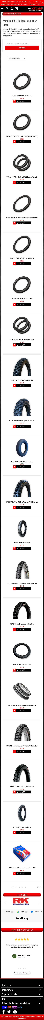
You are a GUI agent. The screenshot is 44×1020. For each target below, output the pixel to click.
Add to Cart (21, 101)
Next (38, 887)
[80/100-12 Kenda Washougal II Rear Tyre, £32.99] (22, 610)
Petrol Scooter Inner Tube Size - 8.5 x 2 (22, 461)
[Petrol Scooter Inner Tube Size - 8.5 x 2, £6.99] (22, 448)
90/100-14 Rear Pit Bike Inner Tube (22, 95)
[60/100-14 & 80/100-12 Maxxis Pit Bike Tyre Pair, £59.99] (22, 691)
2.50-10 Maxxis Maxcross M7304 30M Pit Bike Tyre (22, 583)
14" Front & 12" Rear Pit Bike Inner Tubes (22, 339)
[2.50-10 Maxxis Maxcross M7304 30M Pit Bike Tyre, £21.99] (22, 570)
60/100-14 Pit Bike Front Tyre (22, 827)
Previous (4, 901)
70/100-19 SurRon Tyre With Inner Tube (22, 380)
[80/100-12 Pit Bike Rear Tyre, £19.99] (22, 529)
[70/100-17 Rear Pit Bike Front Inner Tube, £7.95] (22, 244)
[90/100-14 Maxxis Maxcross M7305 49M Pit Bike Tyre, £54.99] (21, 732)
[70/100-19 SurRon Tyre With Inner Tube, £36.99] (22, 366)
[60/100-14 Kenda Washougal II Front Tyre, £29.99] (22, 773)
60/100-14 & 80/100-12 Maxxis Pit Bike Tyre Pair (22, 705)
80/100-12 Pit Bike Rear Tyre (22, 542)
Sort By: (11, 58)
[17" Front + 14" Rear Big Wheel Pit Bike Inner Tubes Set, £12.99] (22, 163)
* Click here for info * (34, 4)
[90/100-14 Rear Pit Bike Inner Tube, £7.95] (22, 82)
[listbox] (19, 58)
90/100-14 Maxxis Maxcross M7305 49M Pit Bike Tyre (21, 746)
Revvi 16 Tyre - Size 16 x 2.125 (22, 664)
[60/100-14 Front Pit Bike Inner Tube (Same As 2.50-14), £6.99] (22, 204)
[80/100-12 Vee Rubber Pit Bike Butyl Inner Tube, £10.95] (22, 854)
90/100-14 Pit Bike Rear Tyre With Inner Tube (22, 421)
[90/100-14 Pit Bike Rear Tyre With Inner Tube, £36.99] (22, 407)
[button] (1, 924)
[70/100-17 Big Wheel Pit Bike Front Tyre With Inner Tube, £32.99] (22, 488)
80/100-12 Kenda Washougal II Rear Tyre (22, 624)
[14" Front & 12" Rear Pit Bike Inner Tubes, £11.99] (22, 326)
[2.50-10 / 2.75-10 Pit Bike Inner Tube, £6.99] (22, 285)
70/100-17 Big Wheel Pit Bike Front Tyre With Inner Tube (22, 502)
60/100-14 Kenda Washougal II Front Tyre (22, 786)
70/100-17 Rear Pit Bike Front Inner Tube (22, 258)
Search (22, 48)
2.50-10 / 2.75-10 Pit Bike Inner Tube (22, 299)
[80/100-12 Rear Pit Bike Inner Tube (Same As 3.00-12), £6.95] (22, 122)
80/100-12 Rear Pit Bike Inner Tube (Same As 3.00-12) (22, 136)
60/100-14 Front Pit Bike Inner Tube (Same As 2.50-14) (22, 217)
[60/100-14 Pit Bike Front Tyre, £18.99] (22, 813)
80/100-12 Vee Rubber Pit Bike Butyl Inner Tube (22, 868)
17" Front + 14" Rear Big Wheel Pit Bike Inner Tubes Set (22, 177)
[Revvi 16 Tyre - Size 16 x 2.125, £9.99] (22, 651)
